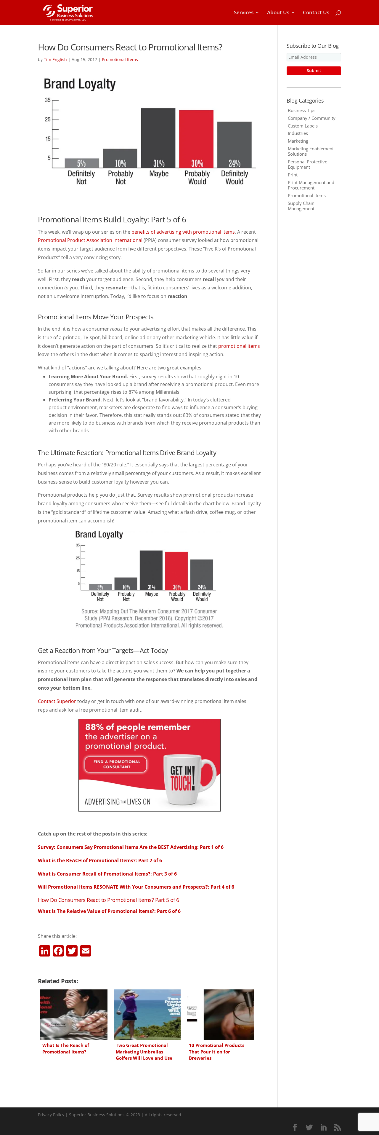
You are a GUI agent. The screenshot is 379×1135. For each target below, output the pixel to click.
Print (293, 175)
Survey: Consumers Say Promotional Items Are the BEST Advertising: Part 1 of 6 (131, 847)
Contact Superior (57, 701)
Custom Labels (303, 126)
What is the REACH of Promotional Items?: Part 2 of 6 (100, 860)
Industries (298, 133)
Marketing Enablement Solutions (311, 151)
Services (243, 13)
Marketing (298, 141)
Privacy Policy (51, 1115)
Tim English (55, 59)
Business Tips (301, 110)
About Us (278, 13)
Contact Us (316, 13)
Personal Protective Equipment (307, 164)
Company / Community (311, 118)
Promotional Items (120, 59)
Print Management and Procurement (311, 185)
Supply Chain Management (301, 205)
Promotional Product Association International (90, 240)
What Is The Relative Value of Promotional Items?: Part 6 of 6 (109, 911)
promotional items (239, 346)
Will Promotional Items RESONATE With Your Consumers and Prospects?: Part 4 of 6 (136, 887)
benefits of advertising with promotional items (183, 232)
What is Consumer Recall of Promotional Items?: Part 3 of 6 (107, 874)
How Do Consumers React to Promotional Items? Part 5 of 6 (108, 899)
